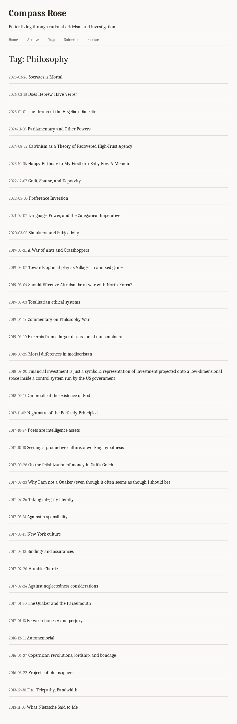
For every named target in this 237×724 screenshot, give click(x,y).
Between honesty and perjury (55, 620)
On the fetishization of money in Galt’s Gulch (70, 464)
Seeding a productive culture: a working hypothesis (75, 447)
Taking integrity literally (51, 499)
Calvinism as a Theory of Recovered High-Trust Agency (80, 146)
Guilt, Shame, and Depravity (54, 181)
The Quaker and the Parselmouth (59, 603)
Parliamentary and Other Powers (59, 129)
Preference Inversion (48, 198)
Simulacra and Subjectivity (54, 232)
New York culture (44, 534)
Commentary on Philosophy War (59, 319)
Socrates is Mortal (45, 77)
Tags (51, 40)
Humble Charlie (43, 568)
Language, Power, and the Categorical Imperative (74, 215)
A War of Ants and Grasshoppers (58, 250)
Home (13, 40)
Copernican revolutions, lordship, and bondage (72, 655)
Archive (33, 40)
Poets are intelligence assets (54, 430)
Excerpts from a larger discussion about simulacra (75, 336)
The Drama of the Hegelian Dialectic (62, 111)
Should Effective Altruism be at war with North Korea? (80, 284)
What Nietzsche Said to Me (52, 707)
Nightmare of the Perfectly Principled (62, 413)
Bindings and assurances (50, 551)
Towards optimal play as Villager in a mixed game (75, 267)
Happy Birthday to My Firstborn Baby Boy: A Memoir (78, 163)
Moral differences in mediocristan (60, 354)
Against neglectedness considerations (63, 586)
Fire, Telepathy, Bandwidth (52, 690)
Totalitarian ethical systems (54, 302)
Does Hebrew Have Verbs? (52, 94)
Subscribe (71, 40)
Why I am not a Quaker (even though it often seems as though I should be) (99, 482)
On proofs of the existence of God (59, 395)
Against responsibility (47, 516)
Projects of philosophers (50, 672)
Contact (94, 40)
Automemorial (40, 638)
